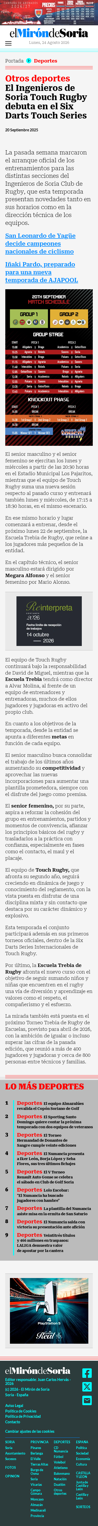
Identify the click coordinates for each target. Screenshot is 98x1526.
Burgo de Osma (37, 1471)
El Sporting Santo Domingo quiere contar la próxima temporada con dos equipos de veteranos (55, 1122)
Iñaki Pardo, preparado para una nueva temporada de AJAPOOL (41, 272)
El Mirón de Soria (49, 34)
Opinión (12, 1476)
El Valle (36, 1459)
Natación (60, 1479)
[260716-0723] (49, 1310)
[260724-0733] (49, 12)
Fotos (10, 1468)
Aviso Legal (14, 1405)
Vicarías (36, 1485)
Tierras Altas (39, 1464)
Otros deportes (37, 79)
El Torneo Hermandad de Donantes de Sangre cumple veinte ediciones (46, 1140)
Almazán (37, 1505)
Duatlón (59, 1485)
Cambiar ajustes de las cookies (29, 1431)
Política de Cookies (20, 1411)
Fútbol (58, 1457)
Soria (10, 1442)
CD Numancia (61, 1449)
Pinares (36, 1448)
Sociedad (82, 1453)
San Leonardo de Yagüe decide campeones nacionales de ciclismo (40, 243)
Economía (83, 1459)
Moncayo (37, 1499)
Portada (14, 61)
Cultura (81, 1464)
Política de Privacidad (23, 1416)
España (82, 1442)
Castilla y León (83, 1474)
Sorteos (83, 1507)
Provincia (40, 1442)
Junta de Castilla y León (82, 1485)
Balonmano (62, 1474)
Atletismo (61, 1468)
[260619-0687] (49, 620)
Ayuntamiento (15, 1453)
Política (81, 1448)
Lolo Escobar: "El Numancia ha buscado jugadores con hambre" (43, 1195)
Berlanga (37, 1453)
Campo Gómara (36, 1492)
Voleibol (59, 1462)
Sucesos (10, 1459)
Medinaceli (38, 1510)
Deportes (45, 61)
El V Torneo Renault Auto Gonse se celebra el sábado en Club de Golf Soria (45, 1177)
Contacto (12, 1422)
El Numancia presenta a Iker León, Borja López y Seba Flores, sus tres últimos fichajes (50, 1159)
